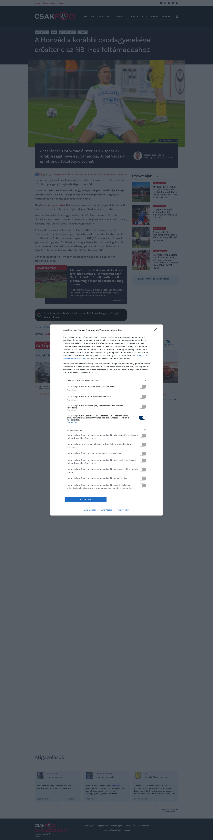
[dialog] (106, 420)
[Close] (156, 330)
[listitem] (106, 380)
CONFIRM (85, 499)
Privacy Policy (123, 510)
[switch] (142, 387)
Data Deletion (90, 510)
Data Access (106, 510)
